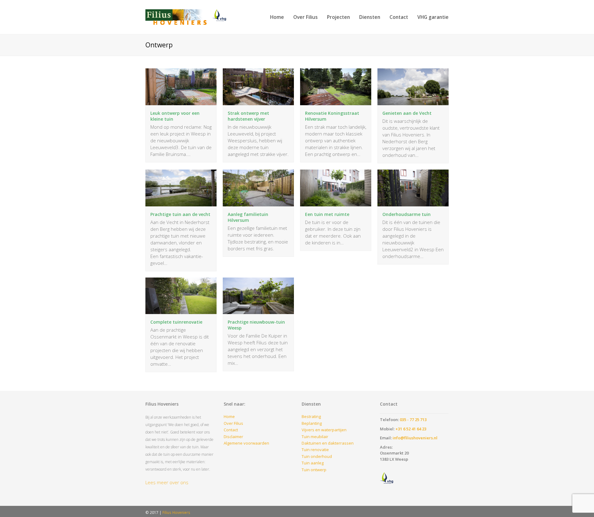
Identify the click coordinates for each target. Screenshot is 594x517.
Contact (231, 430)
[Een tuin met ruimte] (335, 202)
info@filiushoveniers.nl (415, 438)
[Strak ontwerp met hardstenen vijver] (258, 102)
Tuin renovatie (315, 449)
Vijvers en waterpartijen (324, 430)
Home (229, 416)
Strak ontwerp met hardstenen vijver (248, 116)
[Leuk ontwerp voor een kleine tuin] (181, 102)
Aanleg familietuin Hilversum (248, 217)
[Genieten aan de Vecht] (413, 102)
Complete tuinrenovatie (176, 322)
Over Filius (233, 423)
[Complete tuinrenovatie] (181, 310)
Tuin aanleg (313, 463)
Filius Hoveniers (176, 512)
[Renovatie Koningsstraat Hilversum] (335, 102)
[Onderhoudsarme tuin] (413, 202)
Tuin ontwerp (314, 469)
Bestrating (311, 416)
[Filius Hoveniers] (188, 16)
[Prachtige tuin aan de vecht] (181, 202)
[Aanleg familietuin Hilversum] (258, 202)
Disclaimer (233, 436)
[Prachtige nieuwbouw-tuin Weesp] (258, 310)
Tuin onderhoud (317, 456)
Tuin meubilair (315, 436)
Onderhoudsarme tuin (406, 214)
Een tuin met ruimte (327, 214)
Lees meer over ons (166, 482)
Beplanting (312, 423)
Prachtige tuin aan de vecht (180, 214)
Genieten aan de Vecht (407, 113)
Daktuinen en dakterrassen (328, 443)
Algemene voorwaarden (246, 443)
